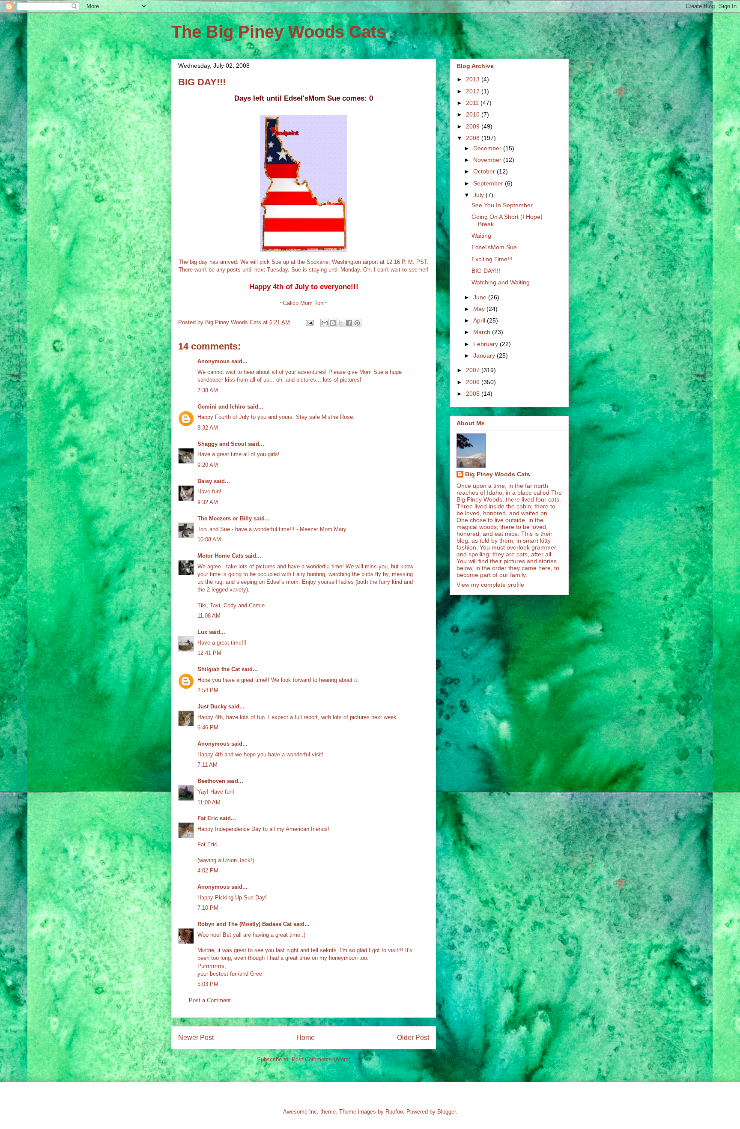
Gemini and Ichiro (221, 406)
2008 (473, 137)
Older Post (413, 1037)
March (482, 332)
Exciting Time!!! (492, 259)
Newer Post (196, 1037)
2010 (473, 114)
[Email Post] (309, 322)
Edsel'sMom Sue (494, 247)
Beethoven (211, 781)
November (488, 159)
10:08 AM (209, 539)
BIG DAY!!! (485, 270)
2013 (473, 79)
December (488, 148)
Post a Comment (210, 1000)
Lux (202, 632)
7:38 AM (207, 390)
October (485, 171)
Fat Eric (207, 818)
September (489, 183)
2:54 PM (207, 690)
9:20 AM (207, 465)
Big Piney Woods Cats (497, 474)
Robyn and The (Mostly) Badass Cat (244, 924)
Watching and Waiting (500, 282)
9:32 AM (207, 502)
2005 (473, 393)
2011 (473, 102)
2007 (473, 370)
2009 (473, 126)
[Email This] (324, 323)
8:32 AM (207, 427)
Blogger (446, 1111)
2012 (473, 91)
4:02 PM (207, 870)
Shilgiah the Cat (218, 669)
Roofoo (394, 1111)
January (485, 355)
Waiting (481, 235)
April (480, 320)
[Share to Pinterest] (357, 323)
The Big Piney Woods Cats (278, 31)
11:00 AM (209, 802)
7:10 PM (207, 908)
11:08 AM (209, 615)
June (480, 297)
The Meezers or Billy (224, 518)
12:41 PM (209, 653)
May (479, 308)
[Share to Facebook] (349, 323)
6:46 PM (207, 727)
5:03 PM (207, 984)
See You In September (502, 205)
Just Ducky (212, 706)
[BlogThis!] (332, 323)
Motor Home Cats (220, 556)
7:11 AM (207, 765)
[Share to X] (341, 323)
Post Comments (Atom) (321, 1059)
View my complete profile (490, 584)
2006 (473, 382)
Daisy (204, 481)
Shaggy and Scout (221, 444)
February (486, 343)
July (479, 194)
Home (305, 1037)
